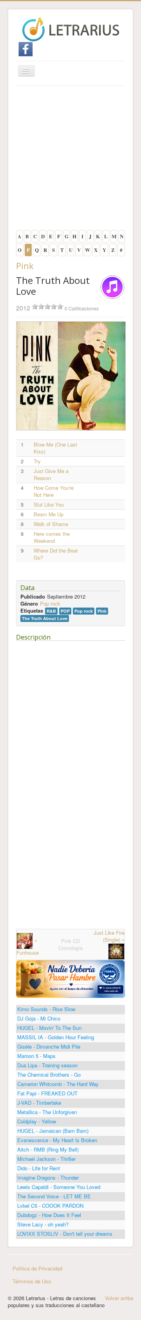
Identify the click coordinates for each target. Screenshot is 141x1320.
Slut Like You (49, 504)
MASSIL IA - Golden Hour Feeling (55, 1037)
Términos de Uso (32, 1281)
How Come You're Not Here (54, 491)
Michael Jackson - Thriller (46, 1158)
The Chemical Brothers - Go (49, 1074)
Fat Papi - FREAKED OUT (47, 1093)
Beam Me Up (48, 514)
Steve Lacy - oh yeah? (43, 1224)
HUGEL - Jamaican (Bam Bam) (53, 1130)
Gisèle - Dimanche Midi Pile (48, 1046)
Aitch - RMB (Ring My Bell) (48, 1149)
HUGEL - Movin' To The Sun (49, 1027)
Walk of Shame (51, 524)
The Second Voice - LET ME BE (54, 1196)
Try (37, 461)
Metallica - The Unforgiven (47, 1112)
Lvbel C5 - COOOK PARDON (50, 1205)
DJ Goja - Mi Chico (38, 1018)
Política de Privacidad (37, 1268)
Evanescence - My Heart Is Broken (57, 1140)
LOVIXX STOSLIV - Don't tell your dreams (64, 1233)
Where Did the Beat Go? (56, 554)
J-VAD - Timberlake (39, 1102)
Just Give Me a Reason (51, 475)
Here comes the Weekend (52, 537)
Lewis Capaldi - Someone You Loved (58, 1187)
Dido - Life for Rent (38, 1168)
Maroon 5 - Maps (36, 1056)
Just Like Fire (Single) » (109, 936)
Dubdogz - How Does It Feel (49, 1215)
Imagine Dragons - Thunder (48, 1177)
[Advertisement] (70, 160)
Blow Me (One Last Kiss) (55, 448)
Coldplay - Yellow (36, 1121)
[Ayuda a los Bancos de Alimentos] (70, 978)
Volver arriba (119, 1298)
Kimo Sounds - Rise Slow (46, 1009)
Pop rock (50, 603)
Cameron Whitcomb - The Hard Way (58, 1084)
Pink (25, 265)
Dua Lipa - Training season (47, 1065)
